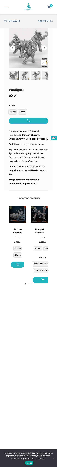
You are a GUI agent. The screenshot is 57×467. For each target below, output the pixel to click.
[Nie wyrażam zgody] (53, 458)
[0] (48, 7)
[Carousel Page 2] (28, 283)
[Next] (44, 47)
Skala (12, 105)
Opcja (42, 257)
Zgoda (29, 463)
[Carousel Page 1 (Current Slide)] (25, 283)
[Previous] (12, 47)
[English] (54, 138)
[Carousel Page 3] (31, 283)
